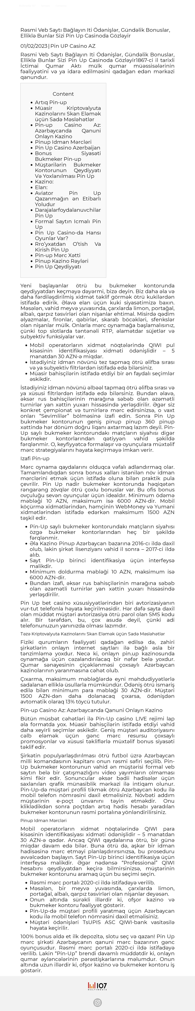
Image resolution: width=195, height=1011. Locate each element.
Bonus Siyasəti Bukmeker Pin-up (68, 156)
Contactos (61, 5)
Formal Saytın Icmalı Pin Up (68, 224)
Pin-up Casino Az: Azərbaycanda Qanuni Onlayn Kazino (68, 130)
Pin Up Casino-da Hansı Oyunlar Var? (68, 235)
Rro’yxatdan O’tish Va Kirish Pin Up (68, 247)
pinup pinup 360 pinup (140, 421)
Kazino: (44, 181)
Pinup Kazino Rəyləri (62, 261)
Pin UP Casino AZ (73, 46)
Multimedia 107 (27, 5)
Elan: (41, 187)
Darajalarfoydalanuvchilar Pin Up (68, 213)
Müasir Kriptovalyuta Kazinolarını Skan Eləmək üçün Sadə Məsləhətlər (68, 113)
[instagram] (97, 1002)
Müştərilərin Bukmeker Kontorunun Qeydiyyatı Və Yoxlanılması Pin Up (68, 170)
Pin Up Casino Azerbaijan (67, 147)
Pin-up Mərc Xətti (58, 255)
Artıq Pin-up (51, 102)
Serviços (45, 5)
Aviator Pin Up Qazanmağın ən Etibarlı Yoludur (68, 198)
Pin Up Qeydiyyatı (58, 266)
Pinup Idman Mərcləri (63, 142)
